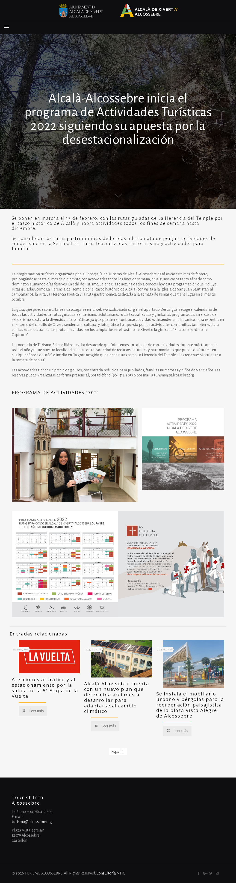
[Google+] (204, 873)
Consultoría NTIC (111, 873)
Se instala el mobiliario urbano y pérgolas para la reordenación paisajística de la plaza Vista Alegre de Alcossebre (190, 705)
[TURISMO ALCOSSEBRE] (118, 10)
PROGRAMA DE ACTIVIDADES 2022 (55, 392)
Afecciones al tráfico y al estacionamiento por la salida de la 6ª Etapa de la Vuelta (45, 687)
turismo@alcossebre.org (32, 822)
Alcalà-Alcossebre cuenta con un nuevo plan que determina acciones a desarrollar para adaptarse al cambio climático (116, 697)
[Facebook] (198, 873)
